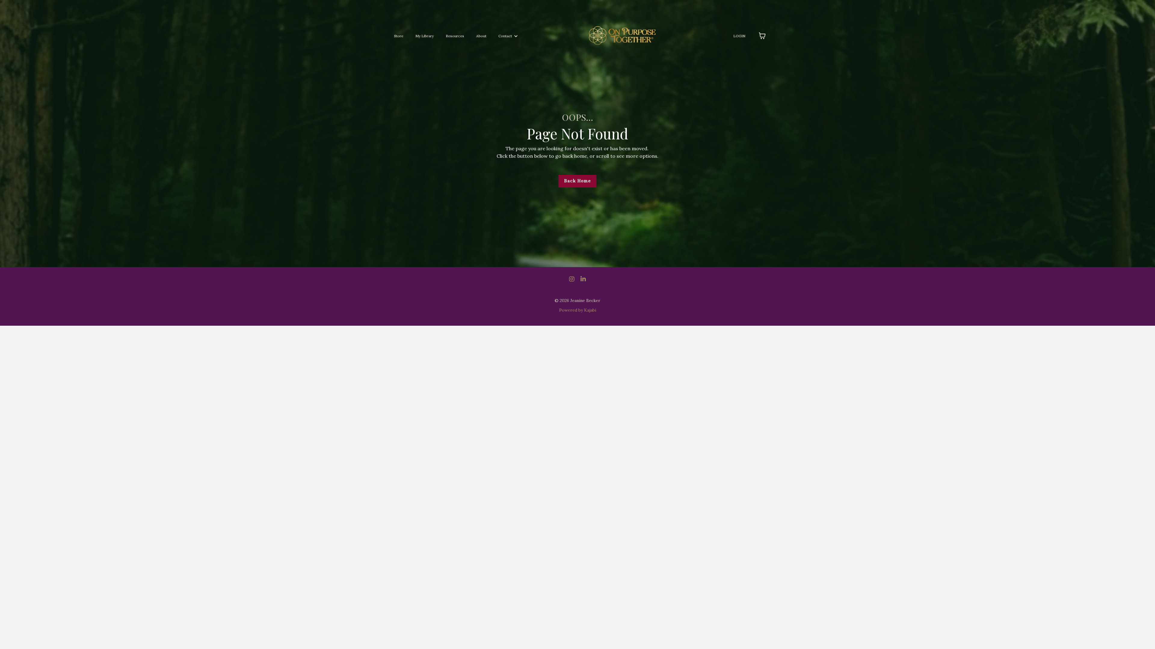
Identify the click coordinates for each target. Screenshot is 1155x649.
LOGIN (739, 36)
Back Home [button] (577, 181)
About (481, 36)
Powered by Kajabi (577, 310)
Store (398, 36)
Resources (455, 36)
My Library (424, 36)
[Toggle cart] (762, 36)
